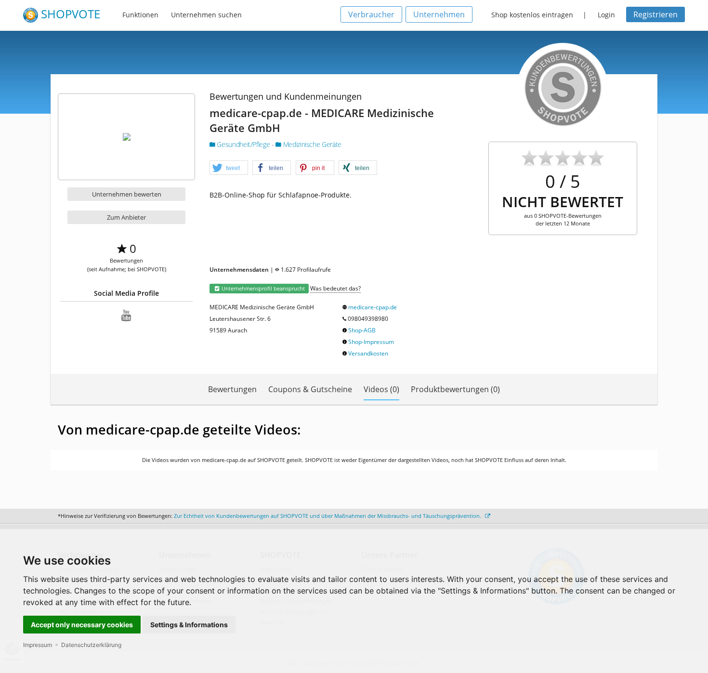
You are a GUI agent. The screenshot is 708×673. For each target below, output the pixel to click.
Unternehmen (439, 14)
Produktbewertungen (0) (455, 389)
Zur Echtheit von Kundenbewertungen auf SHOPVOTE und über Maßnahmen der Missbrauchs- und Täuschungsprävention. (328, 515)
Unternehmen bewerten (126, 194)
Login (606, 14)
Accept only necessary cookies (82, 624)
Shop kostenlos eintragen (532, 14)
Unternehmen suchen (206, 14)
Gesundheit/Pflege (243, 144)
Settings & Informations (189, 624)
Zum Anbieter (126, 217)
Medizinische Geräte (311, 144)
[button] (229, 168)
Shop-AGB (362, 330)
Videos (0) (381, 389)
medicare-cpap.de (372, 307)
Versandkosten (368, 353)
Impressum (37, 644)
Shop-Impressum (371, 342)
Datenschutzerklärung (91, 644)
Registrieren (655, 14)
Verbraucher (371, 14)
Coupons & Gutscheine (310, 389)
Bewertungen (232, 389)
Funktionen (140, 14)
